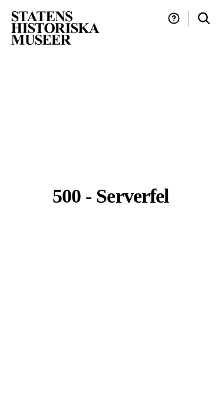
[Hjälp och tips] (174, 18)
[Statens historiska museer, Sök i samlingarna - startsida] (55, 27)
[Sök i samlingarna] (204, 18)
